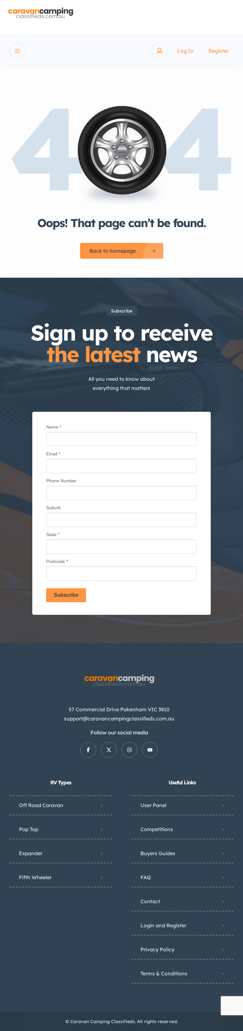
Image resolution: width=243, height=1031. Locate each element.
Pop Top (28, 829)
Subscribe (66, 595)
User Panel (153, 805)
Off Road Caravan (41, 805)
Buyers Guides (157, 853)
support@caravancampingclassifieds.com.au (119, 718)
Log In (185, 51)
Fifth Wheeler (35, 877)
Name (53, 426)
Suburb (53, 507)
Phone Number (61, 480)
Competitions (156, 829)
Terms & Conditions (163, 973)
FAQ (145, 877)
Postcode (57, 561)
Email (53, 453)
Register (218, 51)
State (52, 534)
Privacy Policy (157, 949)
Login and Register (163, 925)
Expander (30, 853)
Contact (150, 901)
